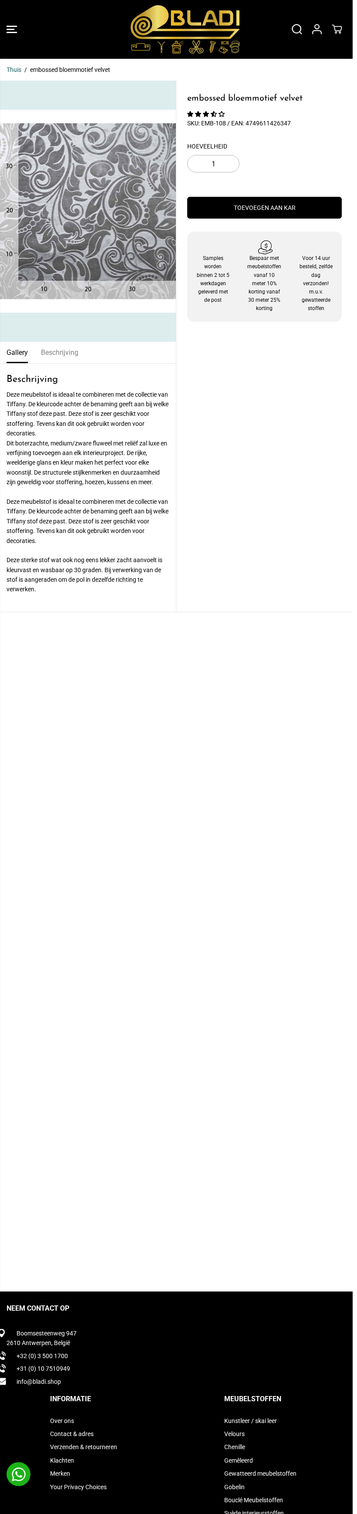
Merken (60, 1473)
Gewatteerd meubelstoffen (260, 1473)
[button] (12, 29)
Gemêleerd (238, 1460)
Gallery (17, 352)
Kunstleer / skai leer (250, 1420)
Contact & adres (72, 1433)
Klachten (62, 1460)
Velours (234, 1433)
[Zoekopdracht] (297, 29)
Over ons (62, 1420)
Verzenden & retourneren (83, 1446)
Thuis (14, 69)
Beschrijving (59, 352)
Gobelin (234, 1487)
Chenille (234, 1446)
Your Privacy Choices (78, 1487)
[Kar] (337, 29)
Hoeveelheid (207, 146)
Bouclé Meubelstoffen (253, 1500)
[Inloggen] (317, 29)
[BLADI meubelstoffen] (174, 29)
